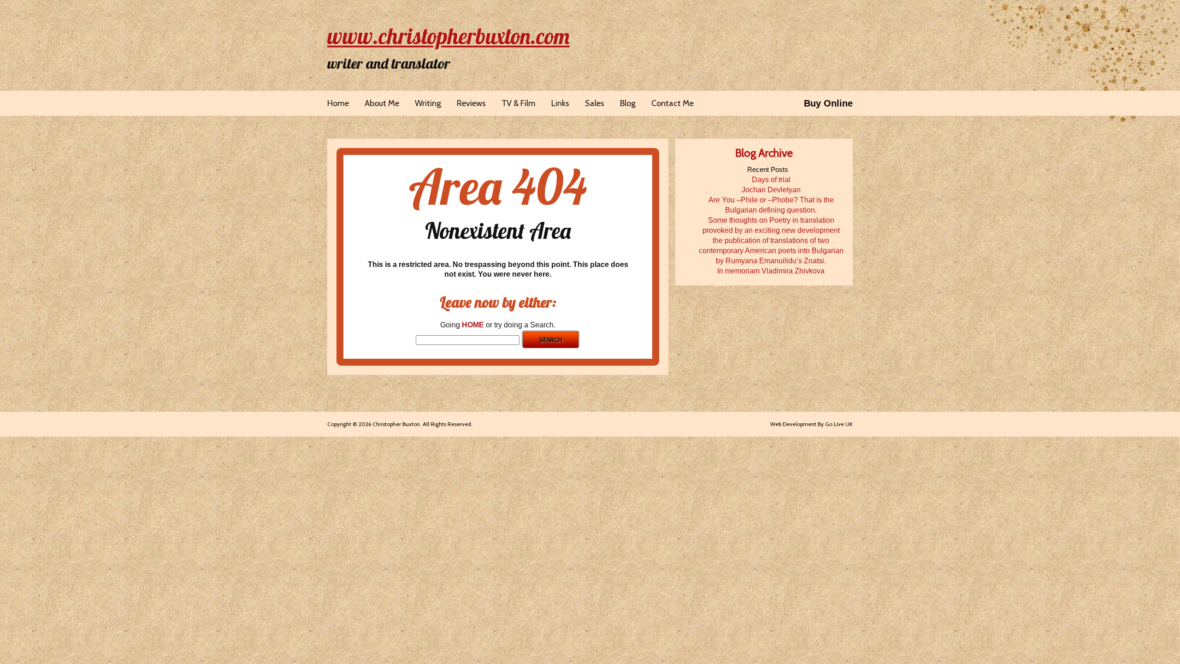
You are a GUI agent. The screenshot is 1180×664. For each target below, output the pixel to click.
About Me (382, 103)
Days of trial (771, 180)
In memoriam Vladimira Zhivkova (771, 271)
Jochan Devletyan (771, 190)
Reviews (471, 103)
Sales (594, 103)
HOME (473, 325)
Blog (628, 103)
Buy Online (828, 103)
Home (338, 103)
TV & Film (519, 103)
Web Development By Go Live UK (811, 424)
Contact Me (672, 103)
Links (560, 103)
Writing (428, 103)
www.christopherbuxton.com (448, 36)
